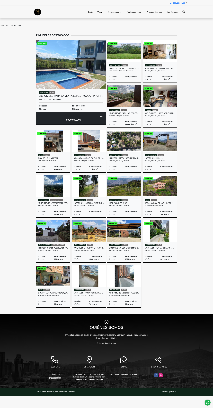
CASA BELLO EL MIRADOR (48, 158)
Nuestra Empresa (154, 12)
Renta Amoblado (134, 12)
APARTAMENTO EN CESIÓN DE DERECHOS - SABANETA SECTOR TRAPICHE (124, 293)
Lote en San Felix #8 (118, 203)
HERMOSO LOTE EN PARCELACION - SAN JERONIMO (124, 68)
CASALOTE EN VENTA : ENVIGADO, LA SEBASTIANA (53, 293)
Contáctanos (172, 12)
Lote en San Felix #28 (154, 158)
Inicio (90, 12)
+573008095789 (54, 374)
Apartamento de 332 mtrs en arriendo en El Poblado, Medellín (53, 203)
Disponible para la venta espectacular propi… (71, 95)
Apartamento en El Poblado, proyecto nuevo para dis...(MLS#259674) (124, 113)
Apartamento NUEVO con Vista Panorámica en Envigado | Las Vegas (89, 293)
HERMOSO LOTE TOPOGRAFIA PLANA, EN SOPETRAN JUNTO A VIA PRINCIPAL (124, 158)
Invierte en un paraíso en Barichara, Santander (89, 248)
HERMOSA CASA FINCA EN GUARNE (158, 203)
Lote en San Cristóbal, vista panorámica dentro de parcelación (89, 203)
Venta (99, 12)
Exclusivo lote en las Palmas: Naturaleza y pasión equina (124, 248)
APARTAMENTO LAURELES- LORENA (159, 68)
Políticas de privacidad (106, 343)
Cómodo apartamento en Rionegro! (89, 158)
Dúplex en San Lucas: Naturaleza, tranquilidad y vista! (160, 113)
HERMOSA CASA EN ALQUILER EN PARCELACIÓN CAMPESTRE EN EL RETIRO (53, 248)
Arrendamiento (114, 12)
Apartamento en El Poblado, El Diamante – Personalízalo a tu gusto (160, 248)
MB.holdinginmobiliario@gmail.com (124, 374)
